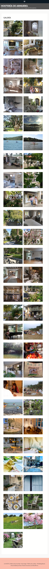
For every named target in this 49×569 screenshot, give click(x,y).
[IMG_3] (13, 370)
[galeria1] (33, 389)
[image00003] (33, 427)
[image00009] (13, 465)
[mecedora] (33, 503)
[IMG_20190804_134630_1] (33, 219)
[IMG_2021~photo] (13, 314)
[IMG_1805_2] (13, 181)
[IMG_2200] (13, 333)
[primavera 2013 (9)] (13, 522)
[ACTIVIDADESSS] (33, 143)
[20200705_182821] (33, 30)
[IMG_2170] (33, 314)
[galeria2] (13, 408)
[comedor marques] (13, 389)
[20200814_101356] (33, 105)
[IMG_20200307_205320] (33, 276)
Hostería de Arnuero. (14, 5)
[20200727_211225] (33, 86)
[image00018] (33, 484)
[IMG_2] (13, 219)
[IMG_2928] (13, 351)
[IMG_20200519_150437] (33, 295)
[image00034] (13, 503)
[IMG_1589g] (13, 162)
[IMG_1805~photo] (33, 181)
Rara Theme (22, 565)
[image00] (33, 408)
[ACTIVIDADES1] (33, 124)
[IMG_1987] (33, 200)
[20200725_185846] (13, 86)
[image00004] (13, 446)
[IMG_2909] (33, 333)
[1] (13, 30)
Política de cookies (31, 563)
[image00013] (13, 484)
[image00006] (33, 446)
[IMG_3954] (33, 370)
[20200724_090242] (13, 67)
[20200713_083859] (13, 48)
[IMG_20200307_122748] (33, 257)
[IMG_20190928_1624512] (13, 238)
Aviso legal (23, 563)
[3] (13, 124)
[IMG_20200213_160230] (33, 238)
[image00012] (33, 465)
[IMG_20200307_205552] (13, 295)
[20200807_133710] (13, 105)
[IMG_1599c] (33, 162)
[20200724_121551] (33, 67)
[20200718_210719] (33, 48)
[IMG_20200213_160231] (13, 257)
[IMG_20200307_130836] (13, 276)
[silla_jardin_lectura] (13, 541)
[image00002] (13, 427)
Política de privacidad (15, 563)
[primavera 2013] (33, 522)
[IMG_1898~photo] (13, 200)
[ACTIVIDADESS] (13, 143)
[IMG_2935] (33, 351)
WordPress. (35, 565)
